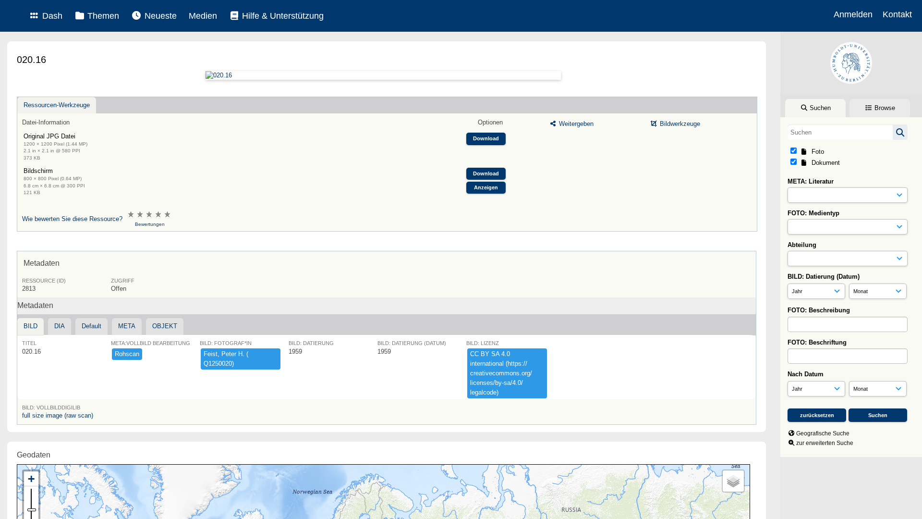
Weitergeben (575, 123)
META (126, 326)
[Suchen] (900, 132)
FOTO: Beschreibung (819, 310)
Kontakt (897, 14)
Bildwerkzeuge (679, 123)
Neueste (159, 16)
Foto (816, 151)
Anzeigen (486, 187)
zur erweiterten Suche (824, 443)
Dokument (824, 162)
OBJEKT (164, 326)
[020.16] (383, 75)
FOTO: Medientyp (813, 213)
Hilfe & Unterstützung (282, 16)
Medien (203, 16)
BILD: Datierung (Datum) (824, 276)
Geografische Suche (822, 433)
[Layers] (733, 481)
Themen (102, 16)
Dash (51, 16)
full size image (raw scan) (57, 415)
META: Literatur (811, 181)
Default (91, 326)
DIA (59, 326)
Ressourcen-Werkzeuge (57, 105)
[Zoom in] (31, 478)
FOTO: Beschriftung (817, 342)
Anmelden (853, 14)
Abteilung (802, 244)
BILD (30, 326)
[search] (848, 132)
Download (486, 138)
